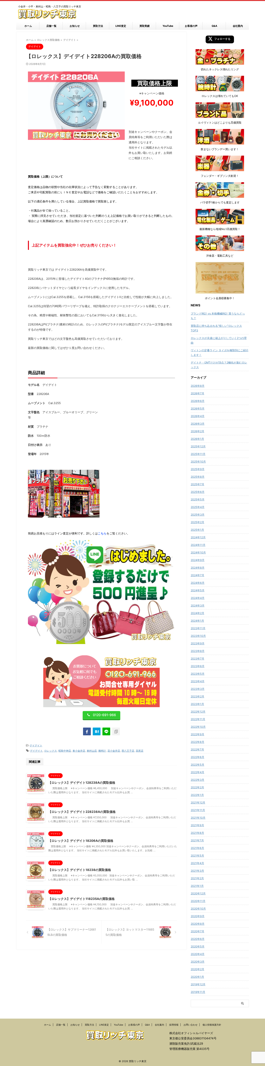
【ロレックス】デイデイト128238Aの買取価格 (81, 782)
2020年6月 (197, 938)
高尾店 (139, 750)
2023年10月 (198, 635)
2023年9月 (197, 643)
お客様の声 (191, 25)
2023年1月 (197, 704)
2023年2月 (197, 696)
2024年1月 (197, 620)
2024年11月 (198, 545)
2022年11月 (198, 719)
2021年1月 (197, 885)
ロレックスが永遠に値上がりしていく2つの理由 (219, 340)
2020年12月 (198, 893)
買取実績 (144, 25)
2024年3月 (197, 605)
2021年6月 (197, 848)
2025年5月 (197, 499)
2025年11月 (198, 454)
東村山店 (92, 750)
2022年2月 (197, 787)
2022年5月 (197, 764)
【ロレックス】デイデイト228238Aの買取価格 (82, 812)
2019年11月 (198, 992)
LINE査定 (120, 25)
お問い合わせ (190, 1024)
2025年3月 (197, 514)
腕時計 (102, 750)
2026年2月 (197, 431)
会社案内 (238, 25)
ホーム (28, 25)
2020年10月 (198, 908)
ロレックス (50, 750)
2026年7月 (197, 393)
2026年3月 (197, 423)
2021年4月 (197, 863)
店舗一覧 (51, 25)
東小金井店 (79, 750)
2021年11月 (198, 810)
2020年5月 (197, 946)
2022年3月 (197, 779)
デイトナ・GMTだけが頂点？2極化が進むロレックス (219, 365)
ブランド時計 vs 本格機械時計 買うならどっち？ (218, 316)
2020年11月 (198, 901)
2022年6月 (197, 757)
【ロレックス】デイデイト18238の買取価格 (79, 870)
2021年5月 (197, 855)
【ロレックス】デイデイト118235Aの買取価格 (81, 899)
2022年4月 (197, 772)
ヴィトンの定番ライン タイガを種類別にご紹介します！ (220, 352)
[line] (106, 731)
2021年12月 (198, 802)
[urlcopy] (116, 731)
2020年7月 (197, 931)
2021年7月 (197, 840)
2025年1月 (197, 529)
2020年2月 (197, 969)
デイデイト (36, 745)
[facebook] (87, 731)
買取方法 (98, 25)
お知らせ (75, 25)
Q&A (214, 25)
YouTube (168, 25)
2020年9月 (197, 916)
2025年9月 (197, 469)
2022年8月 (197, 741)
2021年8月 (197, 832)
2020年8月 (197, 923)
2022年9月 (197, 734)
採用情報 (173, 1024)
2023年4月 (197, 681)
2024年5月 (197, 590)
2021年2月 (197, 878)
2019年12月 (198, 984)
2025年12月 (198, 446)
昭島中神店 (64, 750)
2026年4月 (197, 416)
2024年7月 (197, 575)
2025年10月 (198, 461)
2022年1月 (197, 795)
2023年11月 (198, 628)
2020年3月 (197, 961)
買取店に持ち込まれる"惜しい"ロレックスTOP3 (216, 328)
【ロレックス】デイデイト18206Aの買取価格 (80, 841)
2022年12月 (198, 711)
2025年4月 (197, 507)
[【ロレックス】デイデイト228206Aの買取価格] (96, 731)
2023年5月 (197, 673)
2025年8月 (197, 476)
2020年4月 (197, 954)
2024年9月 (197, 560)
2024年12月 (198, 537)
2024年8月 (197, 567)
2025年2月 (197, 522)
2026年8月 (197, 385)
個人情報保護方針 (212, 1024)
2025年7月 (197, 484)
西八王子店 (128, 750)
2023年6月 (197, 666)
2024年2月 (197, 613)
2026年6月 (197, 401)
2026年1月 (197, 438)
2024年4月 (197, 598)
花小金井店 (113, 750)
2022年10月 (198, 726)
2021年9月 (197, 825)
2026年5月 (197, 408)
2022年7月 (197, 749)
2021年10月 (198, 817)
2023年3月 (197, 688)
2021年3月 (197, 870)
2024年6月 (197, 582)
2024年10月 (198, 552)
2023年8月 (197, 651)
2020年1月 (197, 976)
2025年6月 (197, 491)
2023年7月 (197, 658)
